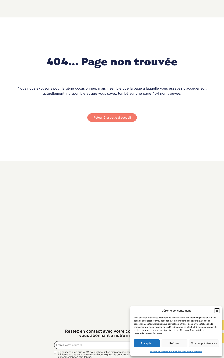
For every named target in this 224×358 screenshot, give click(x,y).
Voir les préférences (204, 343)
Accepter (147, 343)
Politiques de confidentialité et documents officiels (176, 351)
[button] (217, 310)
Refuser (174, 343)
